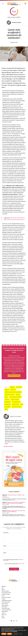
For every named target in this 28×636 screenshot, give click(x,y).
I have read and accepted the (13, 564)
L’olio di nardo (4, 606)
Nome (5, 545)
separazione (15, 404)
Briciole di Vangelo (5, 591)
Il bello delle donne (6, 608)
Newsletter (4, 614)
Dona (3, 616)
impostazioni (14, 631)
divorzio (12, 387)
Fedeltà (7, 389)
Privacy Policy (21, 563)
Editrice (3, 617)
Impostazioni (16, 633)
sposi (6, 409)
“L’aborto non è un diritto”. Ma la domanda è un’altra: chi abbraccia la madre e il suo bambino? (13, 503)
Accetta (4, 633)
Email (4, 552)
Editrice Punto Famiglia (6, 597)
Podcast (3, 589)
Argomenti (4, 586)
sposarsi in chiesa (16, 406)
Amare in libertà (5, 611)
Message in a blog (5, 605)
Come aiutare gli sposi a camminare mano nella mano (13, 495)
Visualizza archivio (9, 446)
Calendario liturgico (6, 594)
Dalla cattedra (5, 603)
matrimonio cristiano (15, 397)
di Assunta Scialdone (16, 22)
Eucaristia (19, 387)
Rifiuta (9, 633)
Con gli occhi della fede (6, 592)
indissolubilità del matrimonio (13, 392)
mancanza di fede (9, 394)
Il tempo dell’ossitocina (6, 610)
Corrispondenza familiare (7, 600)
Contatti (3, 613)
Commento (5, 532)
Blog (3, 588)
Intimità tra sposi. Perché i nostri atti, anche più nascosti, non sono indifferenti (13, 511)
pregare (7, 399)
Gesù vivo (13, 389)
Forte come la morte (13, 17)
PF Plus (3, 595)
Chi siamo (3, 599)
